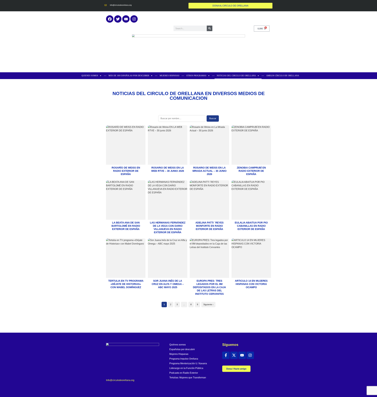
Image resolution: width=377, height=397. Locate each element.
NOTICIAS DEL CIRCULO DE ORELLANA (236, 75)
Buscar (212, 118)
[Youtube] (126, 19)
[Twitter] (117, 19)
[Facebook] (109, 19)
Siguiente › (208, 304)
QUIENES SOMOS (89, 75)
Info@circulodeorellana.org (120, 380)
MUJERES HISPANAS (169, 75)
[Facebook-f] (226, 355)
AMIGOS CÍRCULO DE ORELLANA (282, 75)
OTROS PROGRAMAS (196, 75)
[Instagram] (134, 19)
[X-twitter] (234, 355)
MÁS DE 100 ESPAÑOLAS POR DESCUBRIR (129, 75)
